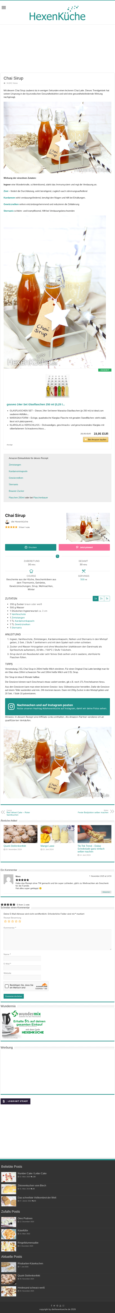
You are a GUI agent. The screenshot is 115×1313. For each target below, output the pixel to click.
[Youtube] (60, 1305)
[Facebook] (51, 1305)
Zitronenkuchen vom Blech (32, 1185)
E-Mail (7, 963)
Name (7, 954)
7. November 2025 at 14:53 (100, 876)
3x (107, 598)
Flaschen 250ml (16, 497)
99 (34, 1189)
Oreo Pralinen (25, 1218)
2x (101, 598)
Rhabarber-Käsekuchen (30, 1263)
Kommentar (10, 928)
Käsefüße (23, 1230)
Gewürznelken (16, 478)
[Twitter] (54, 1305)
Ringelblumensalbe (28, 1242)
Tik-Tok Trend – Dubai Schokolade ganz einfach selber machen (91, 849)
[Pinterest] (57, 1305)
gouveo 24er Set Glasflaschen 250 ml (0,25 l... (36, 404)
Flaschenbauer (40, 497)
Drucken (32, 547)
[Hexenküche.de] (57, 12)
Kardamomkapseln (18, 471)
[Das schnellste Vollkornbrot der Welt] (8, 1201)
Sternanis (13, 484)
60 (35, 1201)
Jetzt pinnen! (86, 547)
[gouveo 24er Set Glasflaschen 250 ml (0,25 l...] (57, 386)
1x (95, 598)
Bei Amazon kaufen (97, 439)
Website (7, 973)
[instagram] (63, 1305)
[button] (6, 527)
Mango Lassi (47, 846)
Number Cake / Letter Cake (32, 1173)
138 (34, 1177)
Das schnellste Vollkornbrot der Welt (37, 1197)
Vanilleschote (19, 614)
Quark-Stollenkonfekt (15, 846)
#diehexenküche (51, 708)
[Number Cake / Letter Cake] (8, 1177)
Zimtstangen (15, 464)
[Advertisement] (57, 49)
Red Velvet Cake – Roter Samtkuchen (18, 812)
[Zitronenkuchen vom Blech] (8, 1189)
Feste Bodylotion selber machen (93, 811)
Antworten (106, 892)
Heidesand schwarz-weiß (31, 1287)
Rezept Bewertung (12, 918)
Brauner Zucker (16, 491)
